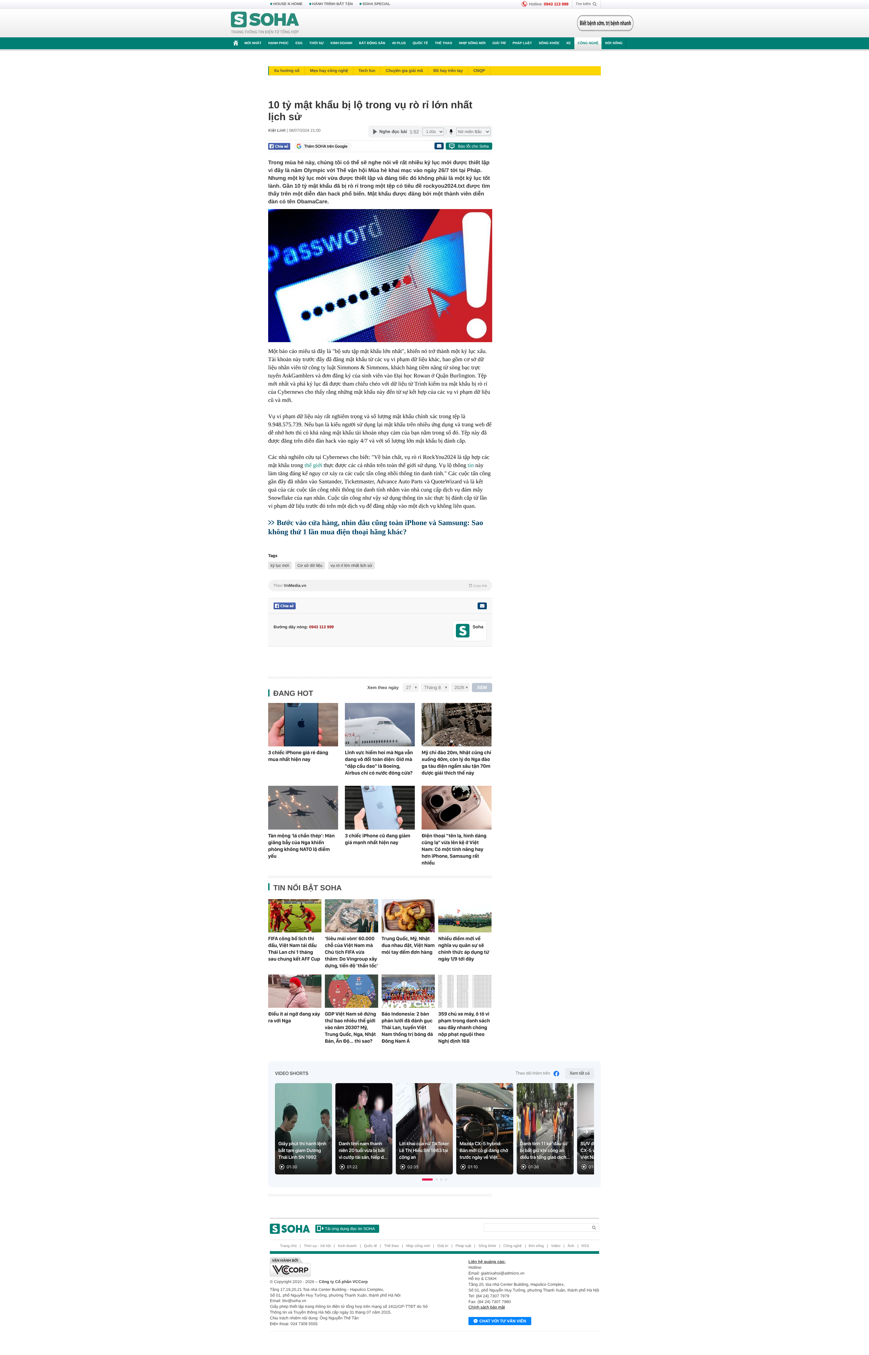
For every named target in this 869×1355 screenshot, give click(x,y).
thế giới (313, 465)
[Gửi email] (439, 146)
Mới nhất (252, 43)
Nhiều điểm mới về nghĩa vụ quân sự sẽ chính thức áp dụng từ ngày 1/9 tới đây (463, 948)
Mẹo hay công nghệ (329, 70)
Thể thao (443, 43)
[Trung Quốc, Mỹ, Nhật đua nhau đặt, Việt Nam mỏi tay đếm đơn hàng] (408, 915)
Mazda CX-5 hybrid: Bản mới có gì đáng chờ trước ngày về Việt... (484, 1150)
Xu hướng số (286, 70)
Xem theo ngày (383, 687)
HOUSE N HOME (287, 4)
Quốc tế (420, 43)
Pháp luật (522, 43)
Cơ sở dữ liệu (309, 565)
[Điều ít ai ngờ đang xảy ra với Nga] (294, 991)
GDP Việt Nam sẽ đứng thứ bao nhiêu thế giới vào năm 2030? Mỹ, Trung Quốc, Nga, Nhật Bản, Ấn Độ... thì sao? (350, 1027)
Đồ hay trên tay (448, 70)
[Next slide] (585, 1132)
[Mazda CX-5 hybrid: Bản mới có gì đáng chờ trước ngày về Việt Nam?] (484, 1128)
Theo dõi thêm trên (533, 1073)
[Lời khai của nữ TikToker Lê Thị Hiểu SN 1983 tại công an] (424, 1128)
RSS (585, 1246)
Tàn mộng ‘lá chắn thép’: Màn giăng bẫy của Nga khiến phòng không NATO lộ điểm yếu (301, 846)
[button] (427, 1179)
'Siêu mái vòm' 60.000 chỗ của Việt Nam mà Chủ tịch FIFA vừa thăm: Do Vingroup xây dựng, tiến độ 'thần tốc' (351, 952)
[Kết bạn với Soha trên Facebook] (463, 631)
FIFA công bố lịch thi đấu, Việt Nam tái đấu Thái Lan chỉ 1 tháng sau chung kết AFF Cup (294, 948)
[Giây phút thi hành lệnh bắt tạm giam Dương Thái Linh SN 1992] (303, 1128)
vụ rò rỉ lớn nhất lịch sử (351, 565)
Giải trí (498, 43)
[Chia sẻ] (279, 146)
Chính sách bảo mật (486, 1307)
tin (471, 465)
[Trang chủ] (265, 23)
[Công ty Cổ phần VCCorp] (352, 1267)
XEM (482, 687)
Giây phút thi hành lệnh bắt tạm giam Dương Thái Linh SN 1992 (302, 1150)
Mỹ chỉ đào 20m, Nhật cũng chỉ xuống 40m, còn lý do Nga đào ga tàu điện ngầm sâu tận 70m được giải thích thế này (456, 762)
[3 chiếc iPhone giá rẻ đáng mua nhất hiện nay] (303, 725)
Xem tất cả (580, 1073)
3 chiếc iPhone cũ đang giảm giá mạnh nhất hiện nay (377, 839)
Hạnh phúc (278, 43)
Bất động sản (372, 43)
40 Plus (399, 43)
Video (555, 1246)
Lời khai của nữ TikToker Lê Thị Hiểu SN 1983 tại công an (424, 1150)
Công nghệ (587, 43)
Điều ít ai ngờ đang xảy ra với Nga (294, 1017)
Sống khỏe (549, 43)
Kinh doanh (341, 43)
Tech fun (366, 70)
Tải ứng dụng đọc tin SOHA (350, 1228)
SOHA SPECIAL (376, 4)
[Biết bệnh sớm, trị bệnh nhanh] (605, 23)
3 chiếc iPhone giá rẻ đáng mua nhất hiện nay (298, 755)
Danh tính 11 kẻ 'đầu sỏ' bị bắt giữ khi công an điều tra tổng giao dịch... (545, 1150)
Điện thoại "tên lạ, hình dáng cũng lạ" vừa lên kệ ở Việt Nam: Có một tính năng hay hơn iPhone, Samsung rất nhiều (454, 849)
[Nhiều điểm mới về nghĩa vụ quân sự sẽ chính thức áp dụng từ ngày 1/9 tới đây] (465, 915)
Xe (568, 43)
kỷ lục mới (280, 565)
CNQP (479, 70)
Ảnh (571, 1246)
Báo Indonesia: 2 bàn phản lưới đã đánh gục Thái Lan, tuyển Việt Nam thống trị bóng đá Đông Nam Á (407, 1027)
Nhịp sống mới (472, 43)
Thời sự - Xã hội (317, 1246)
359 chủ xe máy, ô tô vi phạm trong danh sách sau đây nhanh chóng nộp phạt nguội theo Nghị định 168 (464, 1027)
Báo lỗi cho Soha (473, 146)
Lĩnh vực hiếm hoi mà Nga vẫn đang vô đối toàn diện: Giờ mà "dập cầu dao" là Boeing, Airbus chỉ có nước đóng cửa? (379, 762)
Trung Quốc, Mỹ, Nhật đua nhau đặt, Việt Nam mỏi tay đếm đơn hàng (408, 945)
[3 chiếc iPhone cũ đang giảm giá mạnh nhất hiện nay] (380, 808)
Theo (380, 585)
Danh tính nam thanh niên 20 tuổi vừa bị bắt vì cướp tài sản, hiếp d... (363, 1150)
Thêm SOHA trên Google (326, 146)
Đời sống (614, 43)
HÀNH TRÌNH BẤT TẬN (332, 4)
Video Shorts (291, 1073)
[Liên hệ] (482, 605)
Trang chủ (288, 1246)
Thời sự (316, 43)
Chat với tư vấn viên (502, 1321)
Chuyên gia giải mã (404, 70)
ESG (298, 43)
